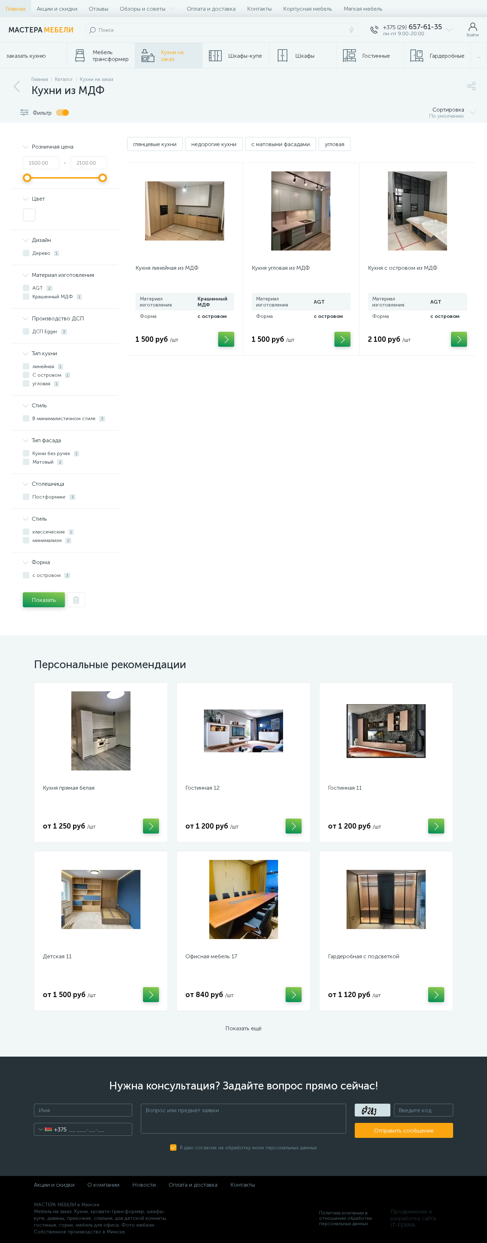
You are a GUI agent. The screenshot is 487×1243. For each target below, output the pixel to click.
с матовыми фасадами (280, 144)
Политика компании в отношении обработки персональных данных (345, 1218)
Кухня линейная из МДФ (167, 267)
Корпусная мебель (307, 8)
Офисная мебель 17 (211, 956)
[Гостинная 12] (243, 730)
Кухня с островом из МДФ (402, 267)
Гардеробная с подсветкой (363, 956)
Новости (144, 1184)
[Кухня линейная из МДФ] (184, 211)
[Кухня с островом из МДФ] (417, 211)
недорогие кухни (213, 144)
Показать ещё (243, 1028)
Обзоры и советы (142, 8)
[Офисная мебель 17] (243, 899)
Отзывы (98, 8)
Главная (15, 8)
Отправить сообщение (404, 1130)
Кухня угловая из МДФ (281, 267)
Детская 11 (57, 956)
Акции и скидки (57, 8)
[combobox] (50, 1129)
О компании (103, 1184)
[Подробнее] (151, 826)
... (479, 55)
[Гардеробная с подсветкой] (386, 899)
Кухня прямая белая (68, 787)
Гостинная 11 (345, 787)
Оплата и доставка (211, 8)
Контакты (259, 8)
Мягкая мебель (363, 8)
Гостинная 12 (202, 787)
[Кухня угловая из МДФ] (301, 211)
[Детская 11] (101, 899)
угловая (334, 144)
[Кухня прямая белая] (101, 730)
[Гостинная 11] (386, 730)
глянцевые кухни (154, 144)
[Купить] (226, 339)
